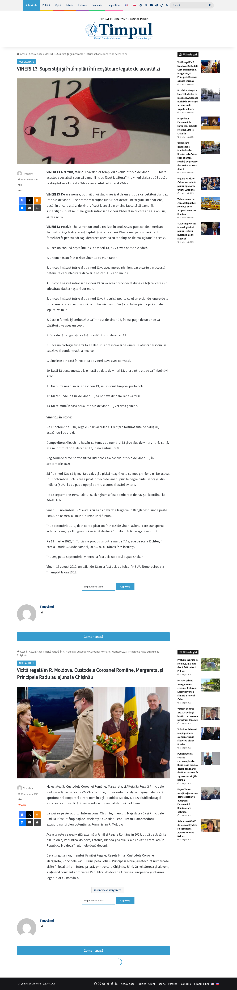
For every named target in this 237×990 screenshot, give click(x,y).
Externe (82, 5)
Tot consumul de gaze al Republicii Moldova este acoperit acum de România (186, 207)
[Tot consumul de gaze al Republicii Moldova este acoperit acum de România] (210, 203)
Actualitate (31, 5)
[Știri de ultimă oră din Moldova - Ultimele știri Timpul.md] (118, 28)
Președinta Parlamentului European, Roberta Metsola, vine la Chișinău (187, 126)
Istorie (69, 5)
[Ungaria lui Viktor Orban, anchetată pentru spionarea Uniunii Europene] (210, 183)
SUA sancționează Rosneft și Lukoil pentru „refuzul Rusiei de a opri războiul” (186, 231)
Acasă (23, 54)
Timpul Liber (114, 5)
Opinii (58, 5)
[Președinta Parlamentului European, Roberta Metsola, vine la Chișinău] (210, 123)
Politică (46, 5)
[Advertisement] (198, 304)
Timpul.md (28, 173)
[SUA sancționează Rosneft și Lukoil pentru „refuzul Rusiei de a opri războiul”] (210, 228)
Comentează (93, 636)
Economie (97, 5)
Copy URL (125, 586)
